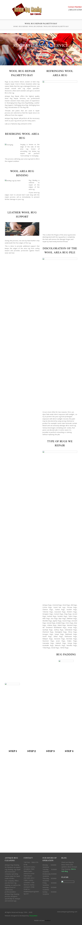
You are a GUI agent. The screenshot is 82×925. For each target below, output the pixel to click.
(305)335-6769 (75, 9)
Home (15, 26)
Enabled (47, 920)
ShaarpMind (33, 916)
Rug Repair (23, 26)
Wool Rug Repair (35, 26)
